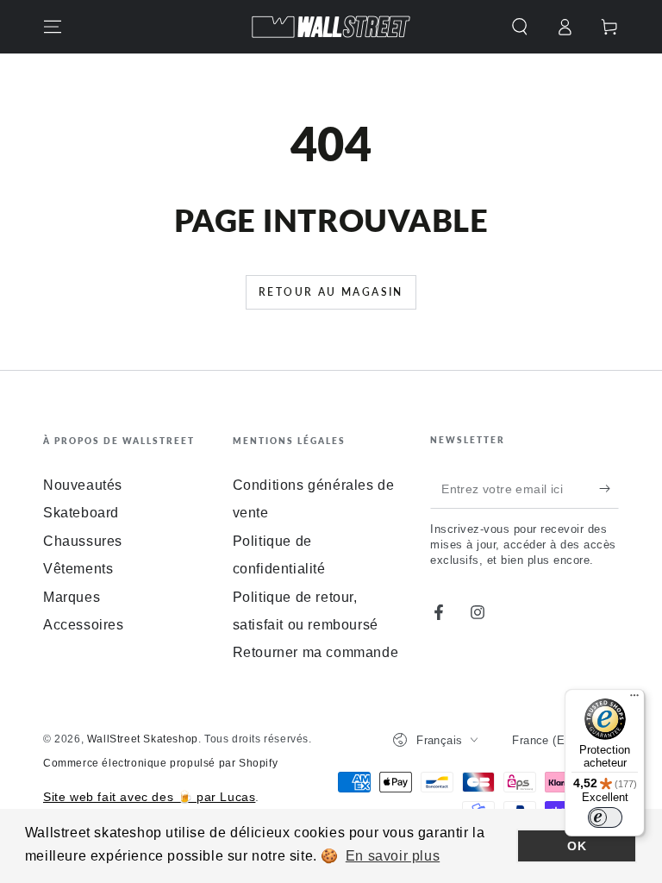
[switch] (605, 817)
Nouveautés (82, 485)
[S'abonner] (609, 489)
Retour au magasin (331, 291)
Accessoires (83, 624)
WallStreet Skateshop (142, 739)
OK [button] (576, 846)
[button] (519, 27)
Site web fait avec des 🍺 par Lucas (149, 797)
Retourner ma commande (316, 652)
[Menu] (52, 27)
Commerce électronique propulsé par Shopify (160, 763)
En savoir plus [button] (393, 856)
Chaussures (82, 541)
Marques (71, 597)
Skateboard (81, 512)
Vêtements (78, 568)
